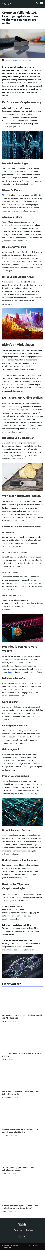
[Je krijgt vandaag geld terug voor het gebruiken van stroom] (22, 1152)
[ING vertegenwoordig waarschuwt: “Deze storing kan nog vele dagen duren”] (22, 1190)
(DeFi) (23, 252)
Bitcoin (5, 195)
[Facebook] (20, 1237)
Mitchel (7, 60)
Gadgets (16, 60)
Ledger (11, 672)
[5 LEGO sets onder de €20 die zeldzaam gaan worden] (22, 1038)
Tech (4, 1021)
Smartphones (7, 1097)
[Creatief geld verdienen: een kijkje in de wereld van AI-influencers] (22, 1000)
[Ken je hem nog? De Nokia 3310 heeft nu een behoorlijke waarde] (22, 1076)
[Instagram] (25, 1237)
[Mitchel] (3, 60)
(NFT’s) (23, 282)
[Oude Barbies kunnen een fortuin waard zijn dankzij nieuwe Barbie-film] (22, 1114)
